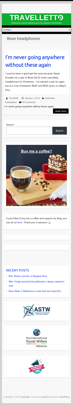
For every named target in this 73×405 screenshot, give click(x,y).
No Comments (28, 102)
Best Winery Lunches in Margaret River (28, 276)
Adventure (50, 98)
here (19, 222)
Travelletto (14, 98)
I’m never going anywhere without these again (35, 61)
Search (10, 124)
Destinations (11, 102)
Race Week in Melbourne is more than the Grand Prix (35, 291)
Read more (60, 111)
